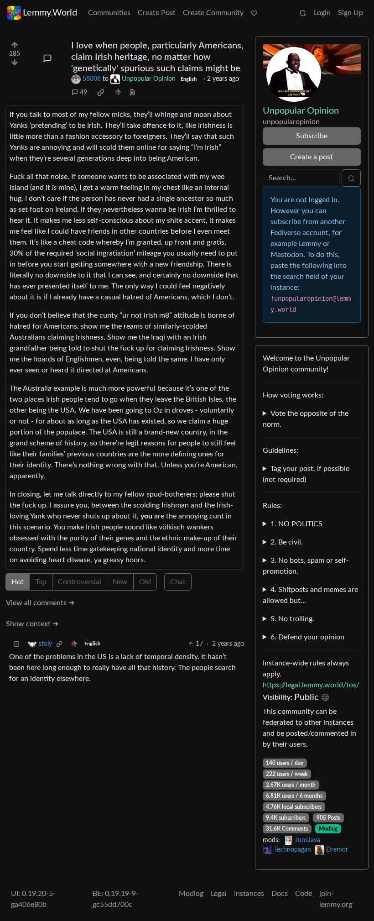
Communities (109, 12)
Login (322, 12)
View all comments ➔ (40, 603)
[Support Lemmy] (254, 13)
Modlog (328, 829)
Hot (17, 582)
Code (303, 893)
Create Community (213, 12)
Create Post (157, 12)
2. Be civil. (286, 542)
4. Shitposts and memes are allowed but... (310, 595)
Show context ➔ (32, 624)
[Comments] (47, 58)
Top (41, 582)
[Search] (303, 13)
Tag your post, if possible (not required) (306, 474)
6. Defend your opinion (307, 637)
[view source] (132, 93)
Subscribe (311, 136)
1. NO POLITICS (296, 524)
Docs (279, 893)
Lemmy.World (50, 12)
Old (145, 582)
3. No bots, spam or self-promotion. (306, 566)
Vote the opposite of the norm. (305, 419)
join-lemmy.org (335, 899)
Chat (178, 582)
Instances (249, 893)
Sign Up (350, 12)
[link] (100, 92)
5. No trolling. (292, 619)
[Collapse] (16, 644)
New (120, 582)
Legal (219, 893)
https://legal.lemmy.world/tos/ (311, 685)
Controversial (79, 582)
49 (83, 92)
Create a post (311, 157)
